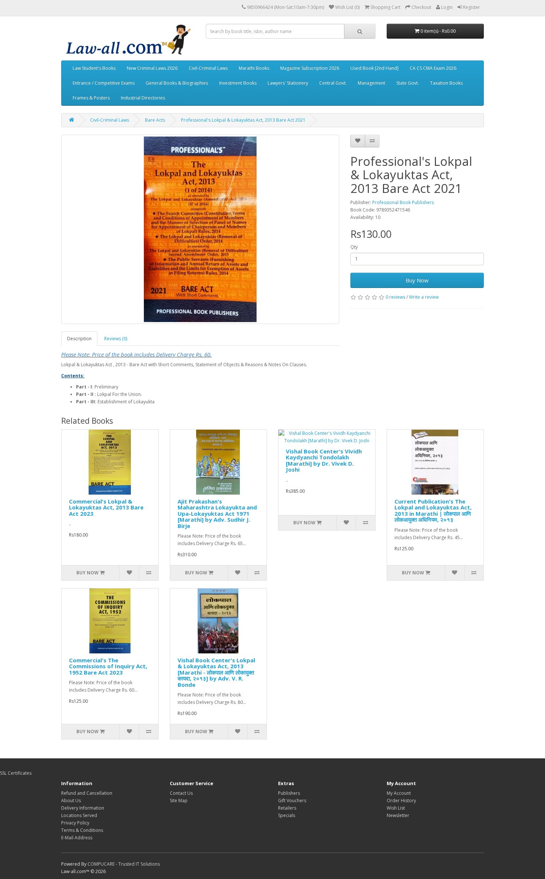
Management (371, 83)
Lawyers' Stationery (288, 83)
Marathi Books (254, 68)
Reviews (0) (115, 338)
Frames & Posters (91, 98)
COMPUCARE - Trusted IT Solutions (123, 864)
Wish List (396, 808)
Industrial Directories (143, 98)
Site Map (179, 800)
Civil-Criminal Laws (208, 68)
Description (79, 338)
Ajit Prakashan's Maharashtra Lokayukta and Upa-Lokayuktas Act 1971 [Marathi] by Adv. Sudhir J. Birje (217, 513)
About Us (71, 800)
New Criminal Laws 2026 (152, 68)
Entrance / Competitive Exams (104, 83)
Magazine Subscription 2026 (309, 68)
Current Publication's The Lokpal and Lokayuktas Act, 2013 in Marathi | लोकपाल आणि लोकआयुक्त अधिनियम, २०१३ (433, 511)
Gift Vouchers (292, 800)
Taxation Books (446, 83)
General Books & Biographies (177, 83)
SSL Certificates (16, 773)
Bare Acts (155, 120)
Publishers (289, 793)
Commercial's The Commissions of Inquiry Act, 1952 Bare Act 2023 (108, 666)
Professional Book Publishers (403, 202)
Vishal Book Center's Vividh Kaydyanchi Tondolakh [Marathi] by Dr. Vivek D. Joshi (324, 460)
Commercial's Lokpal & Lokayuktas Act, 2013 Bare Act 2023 (106, 507)
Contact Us (181, 793)
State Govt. (407, 83)
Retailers (287, 808)
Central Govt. (333, 83)
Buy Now (417, 280)
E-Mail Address (76, 837)
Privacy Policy (75, 823)
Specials (286, 815)
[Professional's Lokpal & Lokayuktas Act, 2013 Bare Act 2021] (200, 229)
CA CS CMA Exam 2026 (433, 68)
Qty (354, 247)
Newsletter (398, 815)
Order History (401, 800)
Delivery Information (82, 808)
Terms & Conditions (82, 830)
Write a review (424, 297)
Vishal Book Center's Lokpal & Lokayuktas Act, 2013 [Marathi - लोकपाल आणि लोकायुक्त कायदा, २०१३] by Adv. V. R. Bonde (216, 672)
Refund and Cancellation (86, 793)
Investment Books (238, 83)
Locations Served (79, 815)
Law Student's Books (94, 68)
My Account (399, 793)
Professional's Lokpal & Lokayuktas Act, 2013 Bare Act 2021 (243, 120)
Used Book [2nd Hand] (374, 68)
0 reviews (395, 297)
